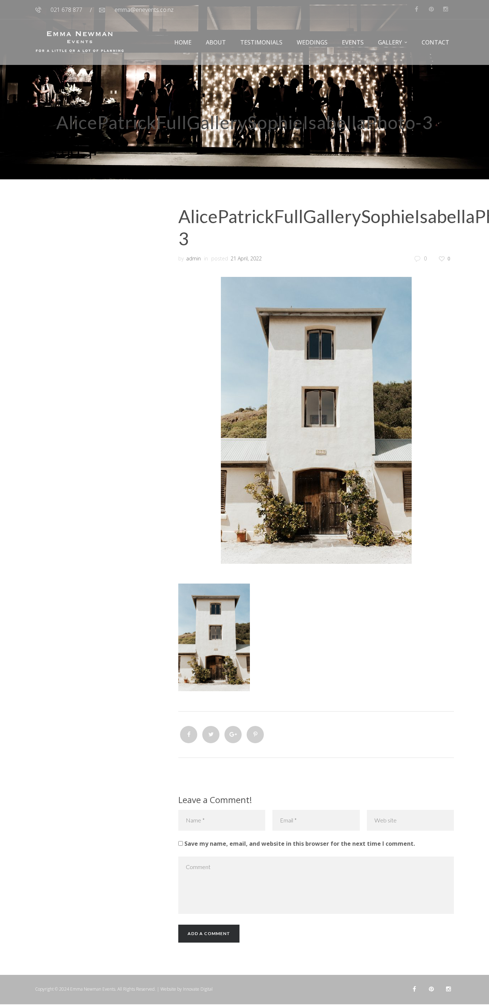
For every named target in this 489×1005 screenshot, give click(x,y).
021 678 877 (66, 10)
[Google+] (233, 734)
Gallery (390, 42)
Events (353, 42)
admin (193, 258)
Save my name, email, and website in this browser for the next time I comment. (299, 844)
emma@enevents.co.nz (144, 10)
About (216, 42)
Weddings (312, 42)
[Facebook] (188, 734)
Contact (435, 42)
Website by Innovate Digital (186, 989)
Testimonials (261, 42)
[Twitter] (210, 734)
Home (183, 42)
